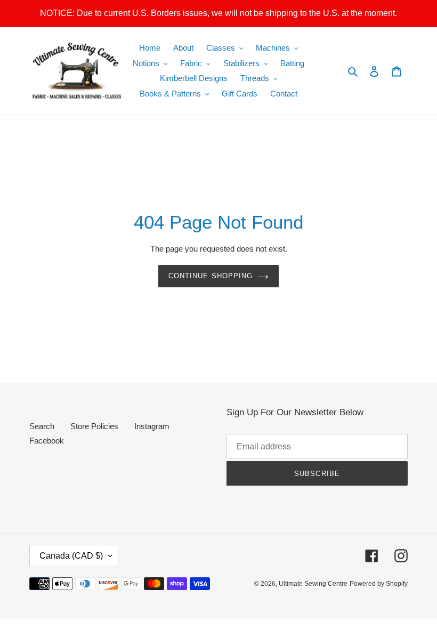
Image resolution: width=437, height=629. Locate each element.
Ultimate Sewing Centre (313, 583)
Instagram (151, 426)
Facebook (46, 440)
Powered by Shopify (379, 583)
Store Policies (94, 426)
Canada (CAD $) (71, 555)
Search (41, 426)
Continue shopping (210, 276)
